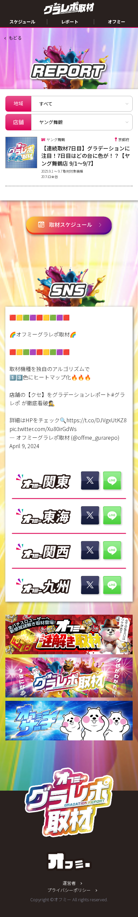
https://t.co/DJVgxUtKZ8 (96, 420)
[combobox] (82, 122)
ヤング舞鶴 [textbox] (51, 122)
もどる (15, 38)
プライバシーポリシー (69, 890)
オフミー (116, 21)
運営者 (69, 883)
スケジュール (22, 21)
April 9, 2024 (24, 446)
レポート (69, 21)
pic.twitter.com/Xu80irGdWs (43, 429)
